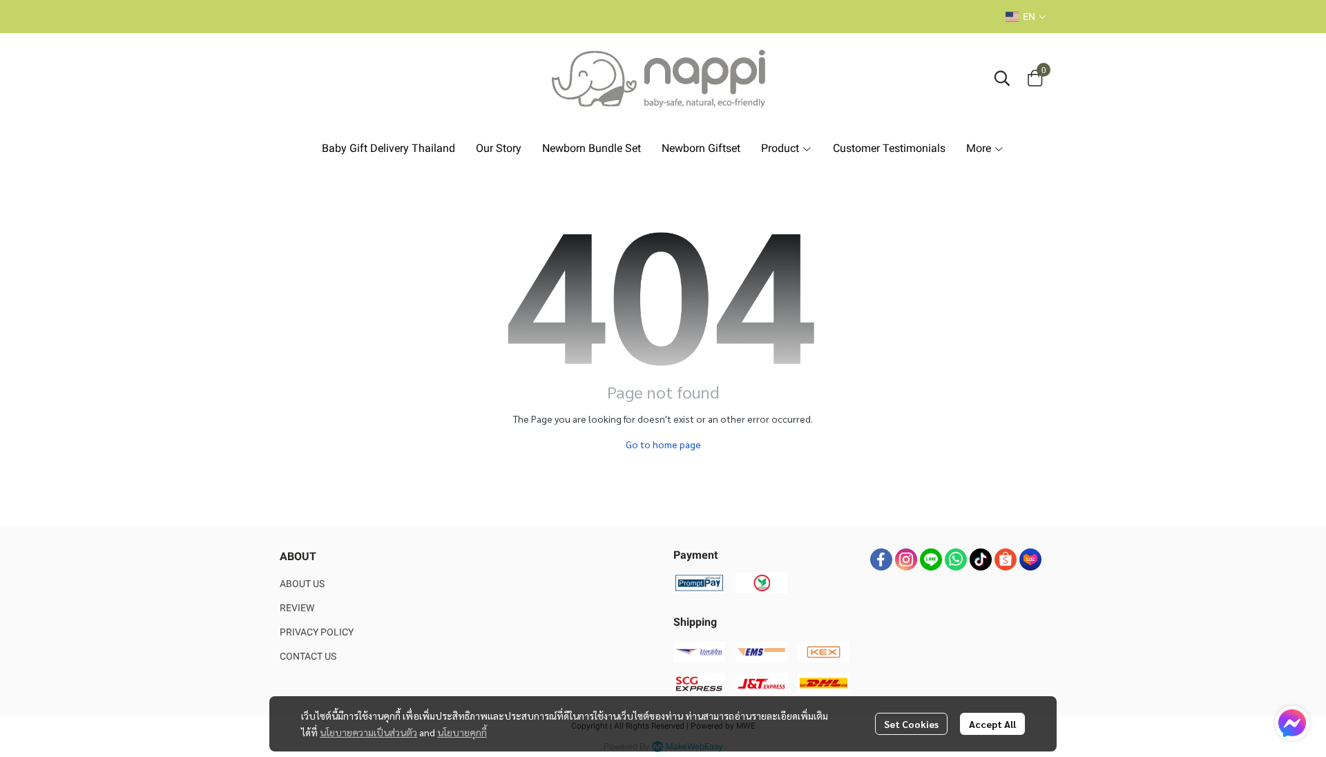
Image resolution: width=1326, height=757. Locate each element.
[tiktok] (981, 559)
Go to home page (663, 444)
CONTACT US (308, 656)
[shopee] (1006, 559)
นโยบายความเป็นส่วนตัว (368, 732)
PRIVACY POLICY (317, 632)
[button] (1025, 16)
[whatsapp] (956, 559)
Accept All (992, 724)
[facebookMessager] (1292, 723)
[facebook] (881, 559)
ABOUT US (302, 583)
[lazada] (1030, 559)
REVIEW (297, 607)
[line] (931, 559)
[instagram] (906, 559)
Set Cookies (911, 724)
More (980, 148)
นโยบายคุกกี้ (462, 732)
